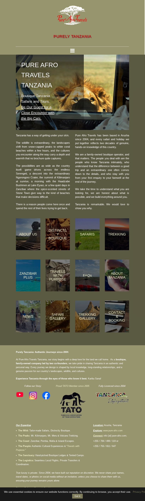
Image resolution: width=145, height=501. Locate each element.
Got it (77, 496)
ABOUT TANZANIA (116, 275)
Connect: (98, 435)
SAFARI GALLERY (58, 316)
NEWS (28, 316)
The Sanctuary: (26, 455)
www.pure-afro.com (113, 430)
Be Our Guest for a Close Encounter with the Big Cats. (37, 112)
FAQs (87, 275)
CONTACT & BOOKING (117, 316)
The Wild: (23, 430)
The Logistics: (26, 460)
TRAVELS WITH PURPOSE (57, 275)
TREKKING (117, 234)
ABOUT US (28, 234)
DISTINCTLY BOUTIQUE (57, 234)
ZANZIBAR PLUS (28, 275)
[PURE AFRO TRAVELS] (72, 15)
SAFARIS (87, 234)
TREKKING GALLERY (87, 316)
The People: (24, 446)
